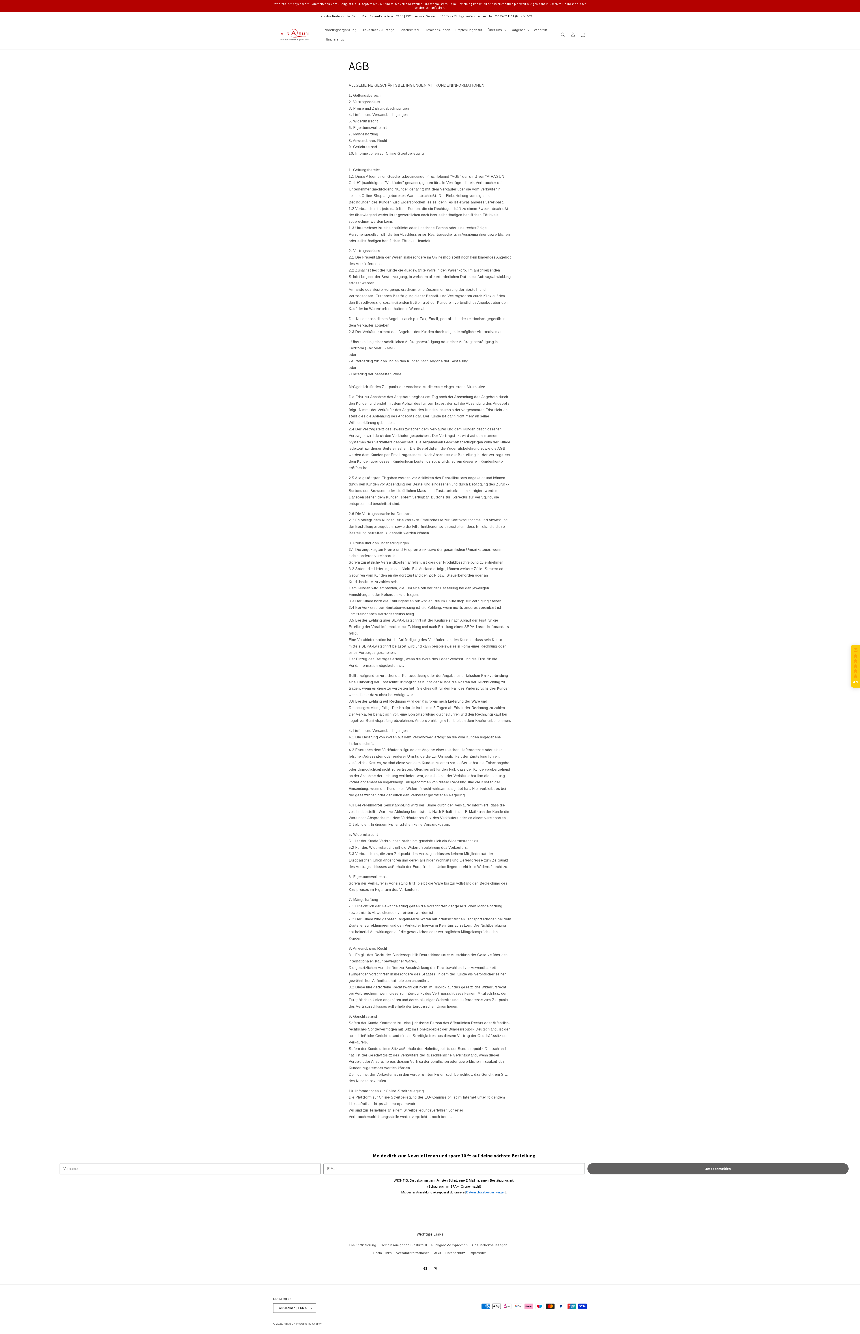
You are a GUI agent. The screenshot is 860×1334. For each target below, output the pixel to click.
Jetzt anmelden (718, 1168)
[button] (496, 30)
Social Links (382, 1253)
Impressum (477, 1253)
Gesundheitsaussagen (489, 1245)
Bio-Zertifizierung (362, 1245)
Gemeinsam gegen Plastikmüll (404, 1245)
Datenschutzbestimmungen (485, 1192)
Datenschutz (455, 1253)
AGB (437, 1253)
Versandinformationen (413, 1253)
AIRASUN (290, 1323)
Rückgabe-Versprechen (449, 1245)
